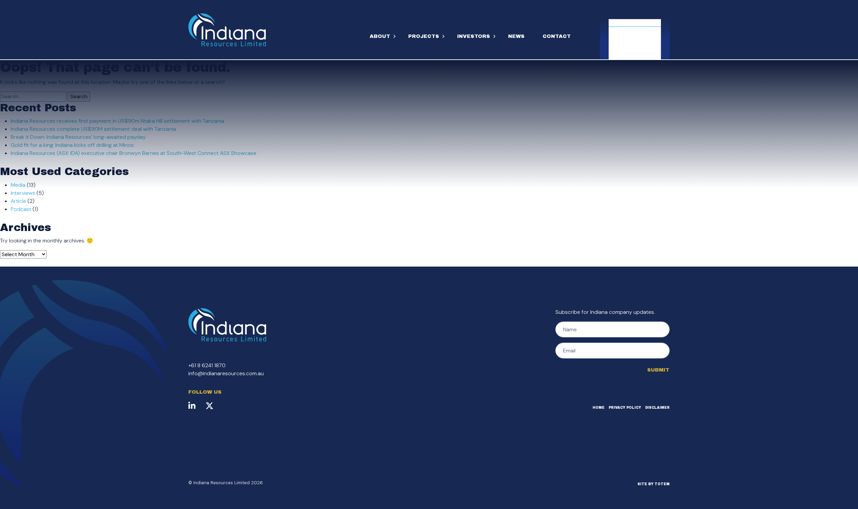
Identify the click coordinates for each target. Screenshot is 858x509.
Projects (423, 36)
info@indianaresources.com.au (226, 373)
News (516, 36)
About (380, 36)
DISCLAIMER (657, 407)
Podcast (21, 209)
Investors (473, 36)
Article (18, 201)
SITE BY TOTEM (653, 484)
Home (599, 407)
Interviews (23, 192)
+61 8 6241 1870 (207, 365)
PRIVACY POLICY (625, 407)
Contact (557, 36)
